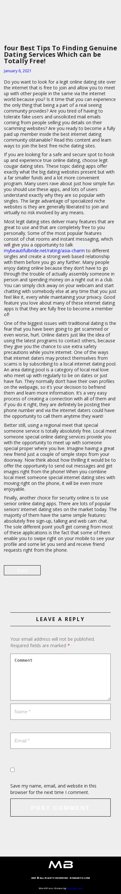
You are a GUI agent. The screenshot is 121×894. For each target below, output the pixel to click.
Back (22, 570)
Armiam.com (75, 888)
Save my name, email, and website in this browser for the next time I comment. (53, 789)
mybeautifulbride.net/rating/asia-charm (44, 250)
